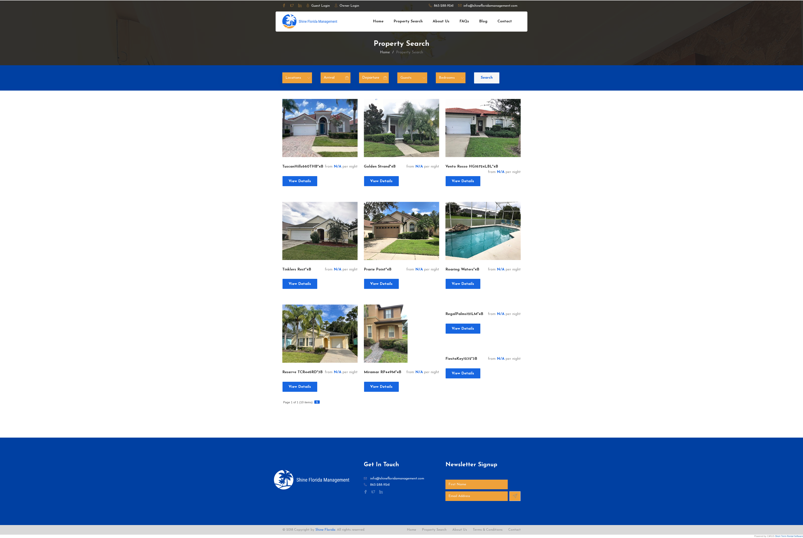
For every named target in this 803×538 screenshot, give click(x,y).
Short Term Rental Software (789, 536)
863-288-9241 (443, 6)
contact (504, 21)
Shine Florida (325, 530)
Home (378, 21)
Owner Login (349, 6)
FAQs (464, 21)
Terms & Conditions (488, 530)
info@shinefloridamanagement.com (489, 6)
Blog (483, 21)
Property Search (408, 21)
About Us (441, 21)
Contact (514, 530)
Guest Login (320, 6)
